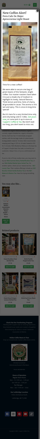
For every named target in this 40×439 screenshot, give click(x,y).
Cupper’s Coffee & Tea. (12, 122)
